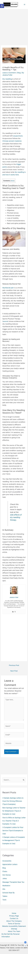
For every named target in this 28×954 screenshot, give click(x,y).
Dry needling (7, 79)
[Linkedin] (13, 612)
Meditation (6, 886)
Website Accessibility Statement (14, 926)
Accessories (6, 861)
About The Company (14, 921)
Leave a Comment (9, 73)
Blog (19, 73)
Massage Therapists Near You (13, 882)
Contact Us (14, 918)
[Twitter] (15, 612)
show (12, 181)
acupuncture (18, 136)
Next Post (14, 671)
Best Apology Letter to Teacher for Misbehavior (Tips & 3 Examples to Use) (13, 811)
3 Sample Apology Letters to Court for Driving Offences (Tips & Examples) (12, 801)
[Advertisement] (14, 24)
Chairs (4, 871)
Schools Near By (8, 893)
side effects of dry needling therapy (16, 517)
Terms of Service (14, 924)
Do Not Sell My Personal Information (10, 935)
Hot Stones (6, 875)
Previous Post (14, 665)
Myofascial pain (8, 288)
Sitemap (14, 929)
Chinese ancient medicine (12, 141)
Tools (4, 900)
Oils (3, 889)
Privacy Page (14, 916)
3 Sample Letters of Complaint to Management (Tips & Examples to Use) (13, 840)
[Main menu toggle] (24, 5)
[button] (2, 6)
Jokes (4, 878)
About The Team (14, 931)
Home (14, 913)
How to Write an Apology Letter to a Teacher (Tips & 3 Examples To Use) (14, 821)
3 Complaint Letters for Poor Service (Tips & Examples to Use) (12, 830)
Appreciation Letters (9, 864)
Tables (4, 896)
